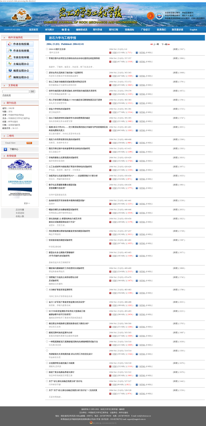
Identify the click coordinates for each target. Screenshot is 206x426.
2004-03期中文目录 (57, 49)
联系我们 (161, 29)
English (193, 29)
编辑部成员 (81, 29)
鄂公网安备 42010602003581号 (105, 423)
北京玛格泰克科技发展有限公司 (80, 419)
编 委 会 (66, 29)
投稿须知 (129, 29)
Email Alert (10, 143)
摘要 (175, 49)
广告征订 (145, 29)
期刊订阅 (113, 29)
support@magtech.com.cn (136, 419)
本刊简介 (49, 29)
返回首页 (33, 29)
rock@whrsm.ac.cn (144, 416)
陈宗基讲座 (177, 29)
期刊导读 (97, 29)
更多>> (27, 203)
